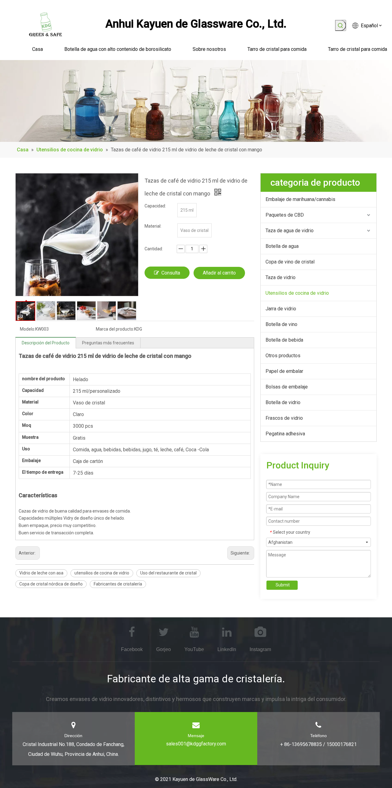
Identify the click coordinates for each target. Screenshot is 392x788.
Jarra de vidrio (281, 309)
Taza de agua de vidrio (290, 230)
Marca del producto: (115, 329)
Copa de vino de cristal (290, 262)
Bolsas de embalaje (287, 387)
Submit (283, 584)
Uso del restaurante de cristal (168, 572)
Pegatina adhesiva (285, 434)
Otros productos (283, 355)
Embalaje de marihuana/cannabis (300, 199)
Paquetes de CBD (285, 215)
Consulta (170, 273)
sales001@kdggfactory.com (196, 744)
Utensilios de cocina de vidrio (297, 293)
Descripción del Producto (46, 342)
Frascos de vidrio (284, 418)
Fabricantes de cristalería (118, 584)
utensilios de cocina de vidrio (101, 572)
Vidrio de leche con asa (41, 572)
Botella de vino (281, 324)
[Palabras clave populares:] (340, 25)
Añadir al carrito (219, 273)
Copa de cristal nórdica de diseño (51, 584)
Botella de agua (282, 246)
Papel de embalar (284, 371)
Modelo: (27, 329)
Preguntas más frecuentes (108, 342)
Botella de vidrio (283, 402)
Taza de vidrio (281, 277)
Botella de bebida (284, 340)
